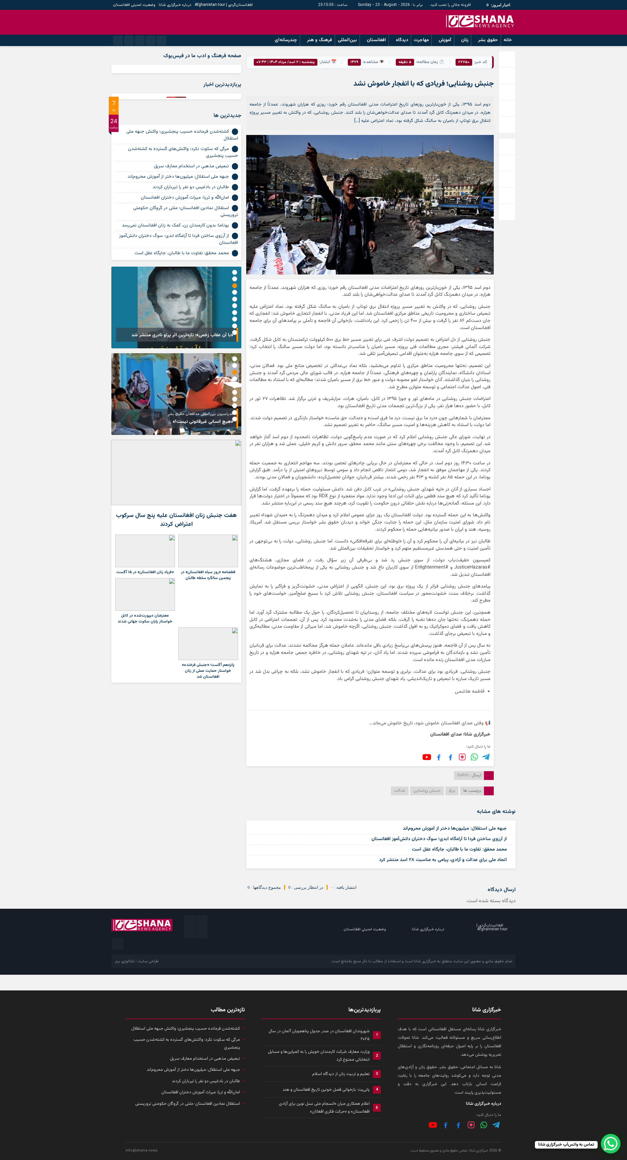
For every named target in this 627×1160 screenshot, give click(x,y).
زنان (464, 40)
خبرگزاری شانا (425, 961)
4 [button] (234, 292)
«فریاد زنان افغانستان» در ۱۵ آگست (145, 572)
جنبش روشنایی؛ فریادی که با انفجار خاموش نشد (423, 84)
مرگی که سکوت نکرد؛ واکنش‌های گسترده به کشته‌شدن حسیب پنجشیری (183, 152)
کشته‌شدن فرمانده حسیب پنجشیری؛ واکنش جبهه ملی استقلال (182, 135)
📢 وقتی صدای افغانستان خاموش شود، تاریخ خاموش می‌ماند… (429, 723)
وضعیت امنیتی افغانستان (134, 5)
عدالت (399, 790)
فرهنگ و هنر (319, 40)
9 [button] (234, 325)
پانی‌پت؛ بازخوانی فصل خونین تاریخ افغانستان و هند (326, 1089)
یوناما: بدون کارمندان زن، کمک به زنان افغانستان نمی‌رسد (175, 225)
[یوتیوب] (427, 757)
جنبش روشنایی (427, 790)
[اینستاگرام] (462, 757)
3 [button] (234, 285)
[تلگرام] (486, 757)
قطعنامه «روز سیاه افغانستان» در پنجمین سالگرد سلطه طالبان (208, 575)
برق (452, 790)
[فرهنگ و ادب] (439, 757)
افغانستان (376, 40)
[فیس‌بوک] (450, 757)
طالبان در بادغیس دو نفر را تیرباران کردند (191, 187)
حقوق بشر (488, 40)
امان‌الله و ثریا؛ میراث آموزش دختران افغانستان (185, 197)
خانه (508, 40)
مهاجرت (421, 40)
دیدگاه (402, 40)
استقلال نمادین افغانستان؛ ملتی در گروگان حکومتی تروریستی (185, 212)
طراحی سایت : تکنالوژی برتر (137, 961)
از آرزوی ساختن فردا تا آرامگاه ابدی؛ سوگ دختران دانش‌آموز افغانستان (439, 839)
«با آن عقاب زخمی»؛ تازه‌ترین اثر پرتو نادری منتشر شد (182, 335)
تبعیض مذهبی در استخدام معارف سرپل (191, 166)
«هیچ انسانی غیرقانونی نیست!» (203, 421)
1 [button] (234, 272)
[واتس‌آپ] (474, 757)
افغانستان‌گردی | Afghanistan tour (224, 5)
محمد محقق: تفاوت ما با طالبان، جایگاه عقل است (459, 849)
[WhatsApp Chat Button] (610, 1143)
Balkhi (463, 775)
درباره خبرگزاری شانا (175, 5)
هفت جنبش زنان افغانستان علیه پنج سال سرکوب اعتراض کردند (176, 520)
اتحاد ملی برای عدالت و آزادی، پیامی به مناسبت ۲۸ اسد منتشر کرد (443, 860)
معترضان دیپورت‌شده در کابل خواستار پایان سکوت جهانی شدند (145, 618)
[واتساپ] (484, 1125)
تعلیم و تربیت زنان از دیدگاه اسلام (341, 1074)
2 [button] (234, 278)
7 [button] (234, 312)
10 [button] (234, 332)
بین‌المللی (347, 40)
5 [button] (234, 299)
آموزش (445, 40)
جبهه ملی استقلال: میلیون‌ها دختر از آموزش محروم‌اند (455, 828)
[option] (176, 307)
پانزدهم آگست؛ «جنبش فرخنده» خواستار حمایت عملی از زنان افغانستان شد (208, 671)
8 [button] (234, 319)
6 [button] (234, 305)
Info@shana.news (141, 1150)
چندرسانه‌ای (286, 40)
